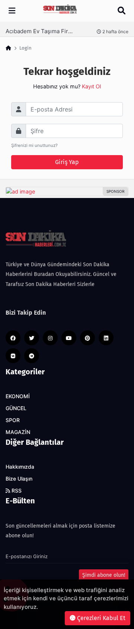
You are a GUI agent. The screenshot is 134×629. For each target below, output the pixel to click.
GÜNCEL (16, 408)
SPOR (13, 420)
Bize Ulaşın (19, 479)
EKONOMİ (18, 396)
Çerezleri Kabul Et (100, 618)
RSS (16, 491)
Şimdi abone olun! (103, 575)
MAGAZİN (18, 432)
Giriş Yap (67, 162)
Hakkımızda (20, 467)
